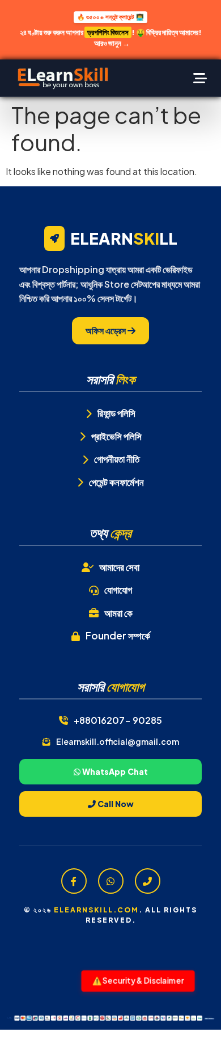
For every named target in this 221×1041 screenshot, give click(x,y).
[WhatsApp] (111, 881)
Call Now (115, 804)
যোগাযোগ (118, 589)
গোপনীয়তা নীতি (116, 459)
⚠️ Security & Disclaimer (138, 980)
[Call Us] (147, 881)
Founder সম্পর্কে (118, 635)
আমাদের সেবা (119, 567)
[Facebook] (74, 881)
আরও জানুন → (112, 43)
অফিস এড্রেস (107, 330)
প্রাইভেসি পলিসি (116, 436)
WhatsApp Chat (114, 771)
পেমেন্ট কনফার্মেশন (116, 482)
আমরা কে (118, 613)
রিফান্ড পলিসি (116, 413)
